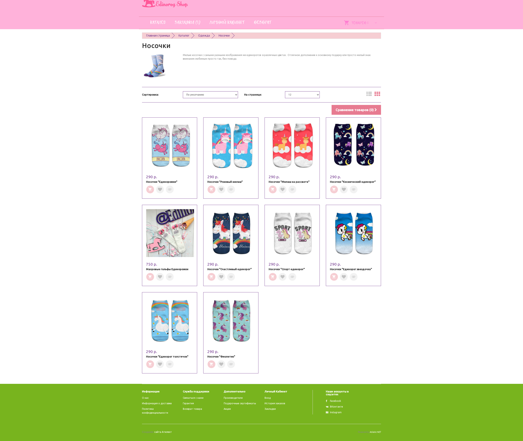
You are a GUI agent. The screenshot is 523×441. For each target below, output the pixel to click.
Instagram (336, 412)
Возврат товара (192, 409)
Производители (233, 397)
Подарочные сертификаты (240, 403)
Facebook (335, 401)
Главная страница (158, 35)
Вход (268, 397)
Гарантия (188, 403)
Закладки (270, 409)
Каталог (184, 35)
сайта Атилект (157, 432)
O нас (145, 397)
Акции (227, 409)
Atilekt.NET (375, 432)
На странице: (253, 94)
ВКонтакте (336, 406)
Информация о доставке (157, 403)
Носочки (224, 35)
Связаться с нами (193, 397)
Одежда (204, 35)
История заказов (275, 403)
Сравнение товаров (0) (355, 110)
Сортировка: (150, 94)
